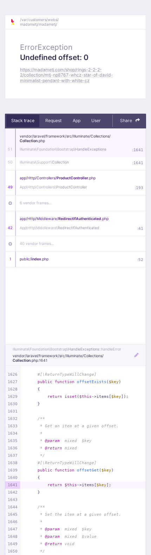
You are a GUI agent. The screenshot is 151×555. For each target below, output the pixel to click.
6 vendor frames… (36, 203)
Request (53, 120)
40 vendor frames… (37, 243)
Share (126, 120)
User (96, 120)
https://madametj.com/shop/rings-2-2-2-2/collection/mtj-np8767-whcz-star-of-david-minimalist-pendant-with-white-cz (66, 75)
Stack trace (22, 120)
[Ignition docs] (15, 22)
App (76, 120)
